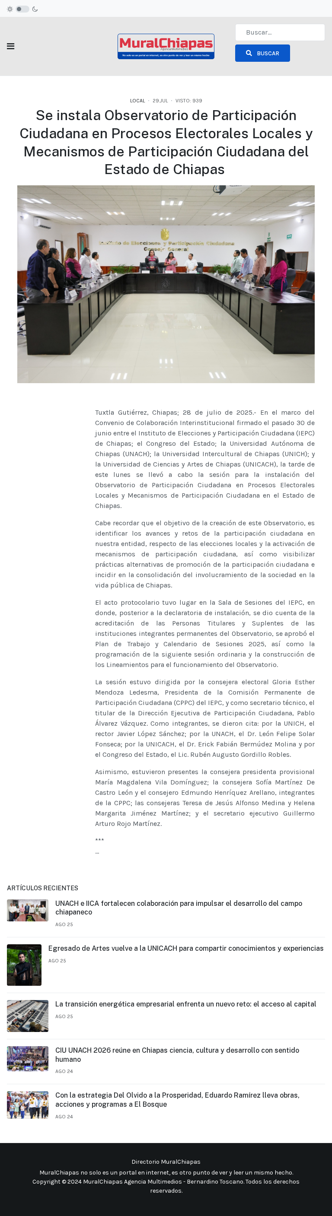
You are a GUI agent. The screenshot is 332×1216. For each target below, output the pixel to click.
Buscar (267, 53)
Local (137, 101)
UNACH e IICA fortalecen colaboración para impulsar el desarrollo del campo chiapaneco (178, 908)
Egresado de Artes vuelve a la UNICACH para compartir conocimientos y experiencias (186, 948)
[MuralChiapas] (166, 45)
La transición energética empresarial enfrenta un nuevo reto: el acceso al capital (185, 1004)
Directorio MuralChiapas (166, 1161)
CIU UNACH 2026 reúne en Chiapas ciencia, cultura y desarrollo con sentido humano (177, 1055)
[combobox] (280, 32)
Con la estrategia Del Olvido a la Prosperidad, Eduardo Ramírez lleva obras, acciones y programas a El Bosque (177, 1099)
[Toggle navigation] (10, 46)
